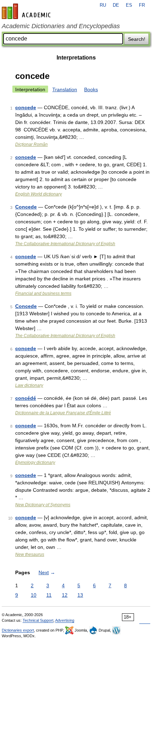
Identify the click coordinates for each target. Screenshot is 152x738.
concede (25, 107)
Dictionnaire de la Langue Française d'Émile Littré (63, 412)
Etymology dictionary (35, 462)
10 (33, 595)
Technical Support (38, 620)
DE (116, 5)
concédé (25, 398)
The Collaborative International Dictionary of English (65, 243)
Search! (136, 39)
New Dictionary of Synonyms (42, 504)
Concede (26, 207)
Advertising (64, 620)
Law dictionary (29, 385)
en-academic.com (27, 11)
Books (91, 89)
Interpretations (76, 58)
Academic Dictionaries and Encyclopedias (61, 26)
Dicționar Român (31, 144)
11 (49, 595)
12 (65, 595)
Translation (64, 89)
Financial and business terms (43, 293)
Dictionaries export (18, 630)
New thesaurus (29, 554)
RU (103, 5)
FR (142, 5)
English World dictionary (38, 194)
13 (80, 595)
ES (129, 5)
